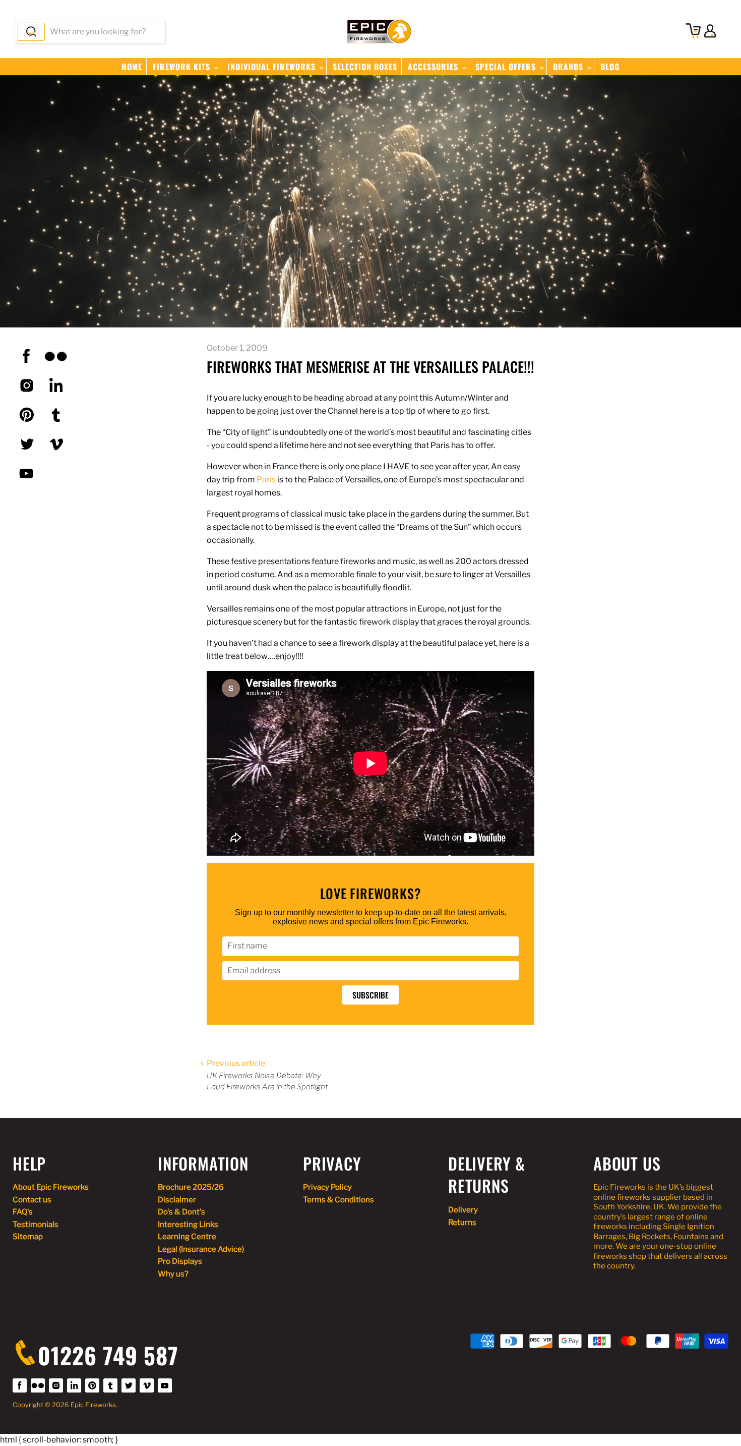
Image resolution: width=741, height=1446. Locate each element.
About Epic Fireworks (51, 1187)
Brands (569, 67)
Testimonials (35, 1224)
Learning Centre (187, 1236)
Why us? (173, 1273)
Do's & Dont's (181, 1211)
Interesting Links (188, 1224)
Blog (610, 67)
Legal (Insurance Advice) (201, 1249)
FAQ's (23, 1211)
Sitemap (28, 1236)
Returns (462, 1222)
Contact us (32, 1199)
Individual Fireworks (272, 67)
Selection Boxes (365, 67)
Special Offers (506, 67)
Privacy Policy (327, 1187)
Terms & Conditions (338, 1199)
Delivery (463, 1209)
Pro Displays (180, 1261)
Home (131, 67)
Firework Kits (183, 67)
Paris (266, 479)
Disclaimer (177, 1199)
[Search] (31, 32)
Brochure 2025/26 (191, 1187)
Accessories (434, 67)
